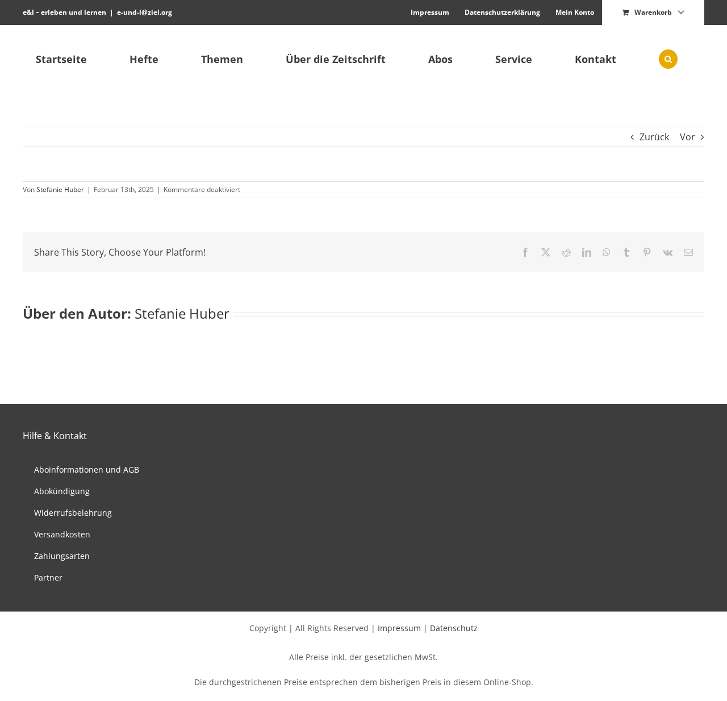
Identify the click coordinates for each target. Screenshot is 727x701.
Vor (687, 137)
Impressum (399, 628)
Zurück (654, 137)
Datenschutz (454, 628)
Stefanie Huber (60, 189)
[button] (668, 59)
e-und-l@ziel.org (144, 12)
